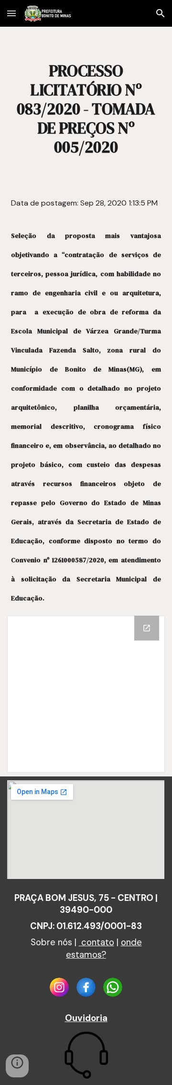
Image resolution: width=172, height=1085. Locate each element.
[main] (85, 108)
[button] (11, 13)
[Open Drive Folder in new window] (146, 628)
